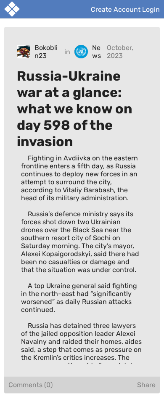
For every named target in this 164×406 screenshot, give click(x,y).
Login (151, 9)
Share (146, 385)
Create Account (115, 9)
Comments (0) (30, 385)
